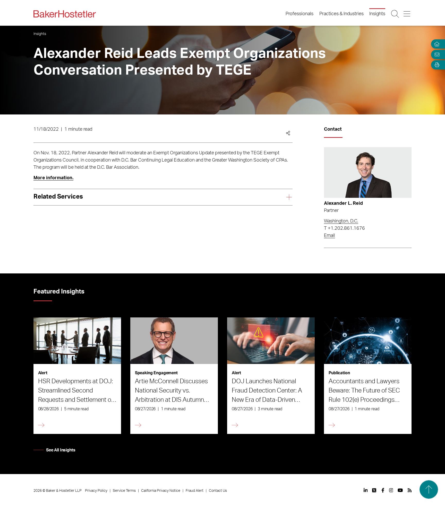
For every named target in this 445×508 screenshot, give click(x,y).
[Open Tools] (435, 65)
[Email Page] (435, 54)
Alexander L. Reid (343, 203)
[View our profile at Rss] (410, 490)
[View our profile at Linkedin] (366, 490)
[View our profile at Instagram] (391, 490)
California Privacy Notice (160, 491)
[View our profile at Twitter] (374, 490)
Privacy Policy (96, 491)
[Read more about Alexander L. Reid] (368, 172)
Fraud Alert (194, 491)
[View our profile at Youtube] (400, 490)
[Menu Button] (407, 14)
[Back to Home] (64, 13)
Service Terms (124, 491)
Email (329, 235)
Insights (377, 14)
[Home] (435, 44)
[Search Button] (395, 14)
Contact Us (218, 491)
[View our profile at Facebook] (382, 490)
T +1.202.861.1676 (344, 228)
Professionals (299, 14)
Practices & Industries (341, 14)
